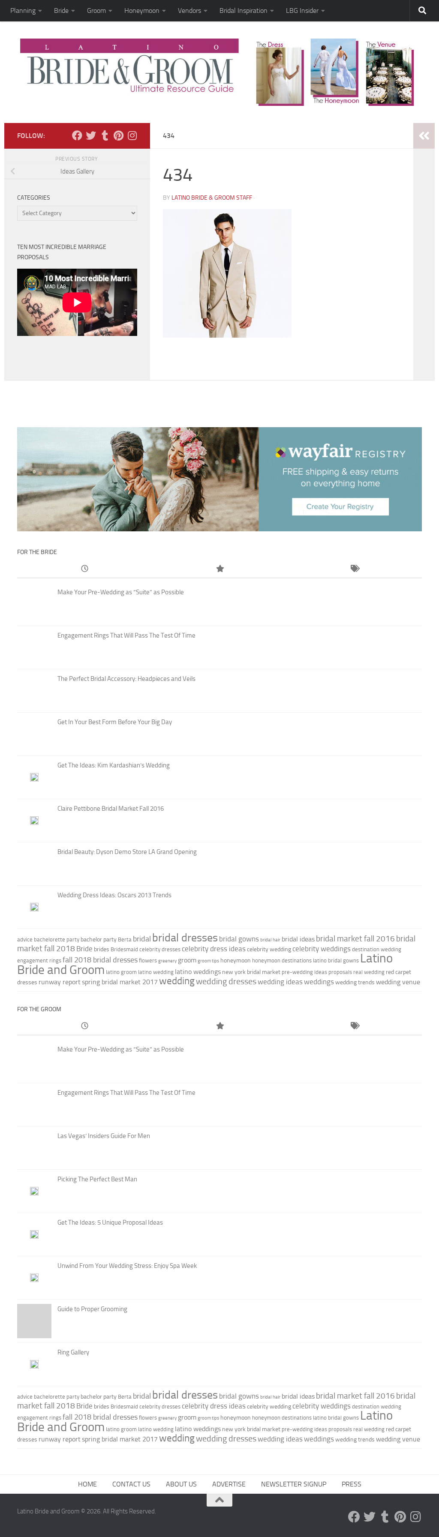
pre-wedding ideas (304, 972)
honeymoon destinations (282, 960)
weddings (319, 981)
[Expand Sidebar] (424, 136)
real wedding (369, 972)
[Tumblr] (104, 135)
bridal (142, 939)
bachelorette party (56, 939)
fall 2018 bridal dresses (100, 960)
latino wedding (156, 972)
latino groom (121, 972)
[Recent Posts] (84, 569)
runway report (60, 982)
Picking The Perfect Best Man (97, 1179)
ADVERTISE (229, 1484)
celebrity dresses (159, 949)
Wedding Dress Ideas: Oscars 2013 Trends (114, 895)
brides (101, 949)
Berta (125, 939)
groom (187, 960)
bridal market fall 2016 (355, 939)
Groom (96, 10)
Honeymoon (141, 10)
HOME (87, 1484)
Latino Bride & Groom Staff (211, 197)
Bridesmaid (124, 949)
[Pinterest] (118, 135)
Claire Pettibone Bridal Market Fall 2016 (110, 808)
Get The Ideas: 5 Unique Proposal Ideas (110, 1222)
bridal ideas (298, 939)
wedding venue (398, 982)
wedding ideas (280, 981)
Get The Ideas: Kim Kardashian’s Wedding (113, 765)
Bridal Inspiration (244, 10)
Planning (23, 10)
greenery (167, 961)
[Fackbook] (77, 135)
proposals (340, 972)
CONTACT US (131, 1484)
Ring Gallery (73, 1352)
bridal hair (270, 940)
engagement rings (39, 960)
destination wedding (376, 949)
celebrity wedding (269, 949)
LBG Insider (302, 10)
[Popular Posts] (219, 569)
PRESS (351, 1484)
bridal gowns (239, 939)
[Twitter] (91, 135)
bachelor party (99, 939)
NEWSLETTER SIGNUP (293, 1484)
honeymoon (235, 960)
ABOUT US (181, 1484)
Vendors (189, 10)
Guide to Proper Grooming (92, 1309)
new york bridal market (251, 972)
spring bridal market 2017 (120, 982)
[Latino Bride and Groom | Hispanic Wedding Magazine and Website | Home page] (219, 72)
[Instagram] (132, 135)
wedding (177, 981)
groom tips (208, 961)
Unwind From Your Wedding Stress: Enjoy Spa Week (127, 1266)
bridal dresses (185, 937)
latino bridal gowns (336, 960)
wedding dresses (226, 981)
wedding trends (355, 982)
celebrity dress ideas (214, 948)
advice (25, 939)
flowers (148, 960)
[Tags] (354, 569)
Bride (61, 10)
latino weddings (198, 972)
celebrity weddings (321, 948)
